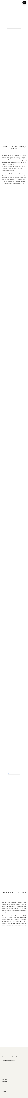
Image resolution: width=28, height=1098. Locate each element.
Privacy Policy (5, 1085)
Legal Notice (4, 1083)
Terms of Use (4, 1079)
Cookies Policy (5, 1081)
